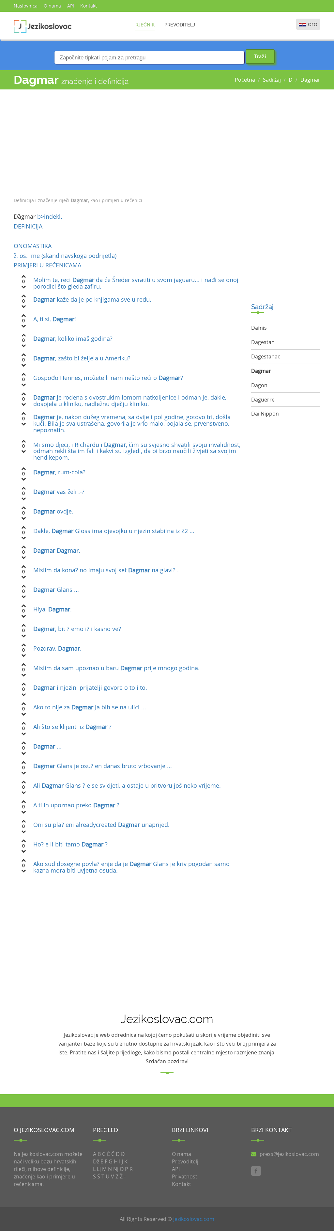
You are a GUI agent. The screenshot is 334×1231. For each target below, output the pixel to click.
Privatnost (184, 1176)
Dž (96, 1161)
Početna (245, 79)
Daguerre (263, 399)
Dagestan (263, 342)
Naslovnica (26, 6)
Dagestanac (265, 356)
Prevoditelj (179, 24)
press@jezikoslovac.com (289, 1154)
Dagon (259, 385)
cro (313, 24)
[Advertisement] (127, 141)
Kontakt (88, 6)
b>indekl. (49, 216)
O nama (52, 6)
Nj (115, 1169)
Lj (99, 1169)
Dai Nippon (265, 413)
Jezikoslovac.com (193, 1219)
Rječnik (145, 24)
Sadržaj (272, 79)
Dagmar (310, 79)
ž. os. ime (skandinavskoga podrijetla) (127, 548)
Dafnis (259, 327)
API (70, 6)
